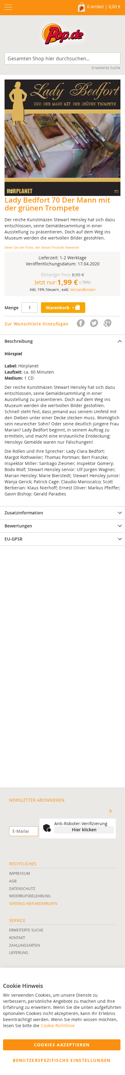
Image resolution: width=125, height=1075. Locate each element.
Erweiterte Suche (106, 67)
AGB (13, 880)
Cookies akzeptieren (62, 1045)
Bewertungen (18, 526)
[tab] (62, 341)
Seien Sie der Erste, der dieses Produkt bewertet (42, 247)
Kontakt (17, 937)
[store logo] (63, 35)
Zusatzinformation (24, 513)
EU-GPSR (13, 539)
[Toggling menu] (8, 7)
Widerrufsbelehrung (30, 895)
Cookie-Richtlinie (58, 1025)
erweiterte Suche (26, 930)
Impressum (19, 873)
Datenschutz (22, 888)
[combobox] (62, 58)
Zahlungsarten (24, 945)
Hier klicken (84, 829)
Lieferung (18, 952)
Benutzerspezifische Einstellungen (62, 1060)
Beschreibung (19, 341)
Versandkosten (82, 289)
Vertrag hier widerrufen (33, 903)
